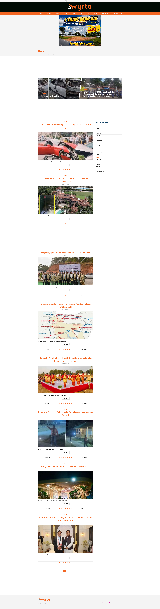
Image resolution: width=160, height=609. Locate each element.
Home (41, 13)
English (95, 13)
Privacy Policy (48, 1)
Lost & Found (99, 152)
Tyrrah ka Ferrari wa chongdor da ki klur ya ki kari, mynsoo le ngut (66, 126)
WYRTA (42, 603)
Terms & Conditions (60, 1)
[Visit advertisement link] (80, 30)
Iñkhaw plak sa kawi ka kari (54, 96)
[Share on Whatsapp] (63, 169)
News (46, 48)
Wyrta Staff (48, 169)
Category (42, 48)
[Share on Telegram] (65, 169)
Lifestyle (98, 150)
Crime (81, 13)
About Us (39, 1)
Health (98, 145)
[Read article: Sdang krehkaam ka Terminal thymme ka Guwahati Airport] (65, 485)
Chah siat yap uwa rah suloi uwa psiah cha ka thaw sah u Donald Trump (66, 180)
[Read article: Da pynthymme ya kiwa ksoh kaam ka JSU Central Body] (65, 271)
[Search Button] (121, 13)
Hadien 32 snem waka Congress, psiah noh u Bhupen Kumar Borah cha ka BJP (65, 519)
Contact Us (43, 1)
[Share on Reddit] (67, 169)
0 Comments (84, 169)
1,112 (74, 571)
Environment (99, 140)
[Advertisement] (80, 67)
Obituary (98, 159)
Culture (57, 13)
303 (61, 571)
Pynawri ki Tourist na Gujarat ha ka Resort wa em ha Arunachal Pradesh (65, 413)
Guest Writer (116, 13)
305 (68, 571)
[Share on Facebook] (59, 169)
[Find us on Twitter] (104, 602)
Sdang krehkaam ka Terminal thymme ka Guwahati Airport (65, 466)
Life (88, 13)
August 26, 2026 (47, 98)
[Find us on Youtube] (121, 1)
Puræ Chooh (66, 164)
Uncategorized (100, 171)
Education (98, 133)
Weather (98, 173)
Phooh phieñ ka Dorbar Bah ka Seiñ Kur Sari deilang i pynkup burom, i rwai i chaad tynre (66, 359)
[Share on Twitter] (61, 169)
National (98, 154)
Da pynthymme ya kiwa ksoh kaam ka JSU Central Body (65, 252)
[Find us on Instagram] (119, 1)
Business (98, 126)
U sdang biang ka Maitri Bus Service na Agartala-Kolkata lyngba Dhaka (65, 305)
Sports (73, 13)
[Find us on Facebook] (116, 1)
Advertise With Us (53, 1)
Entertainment (105, 13)
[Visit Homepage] (80, 7)
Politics (49, 13)
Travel (98, 169)
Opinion (65, 13)
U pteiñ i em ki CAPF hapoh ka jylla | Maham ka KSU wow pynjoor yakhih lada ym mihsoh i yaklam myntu (99, 94)
